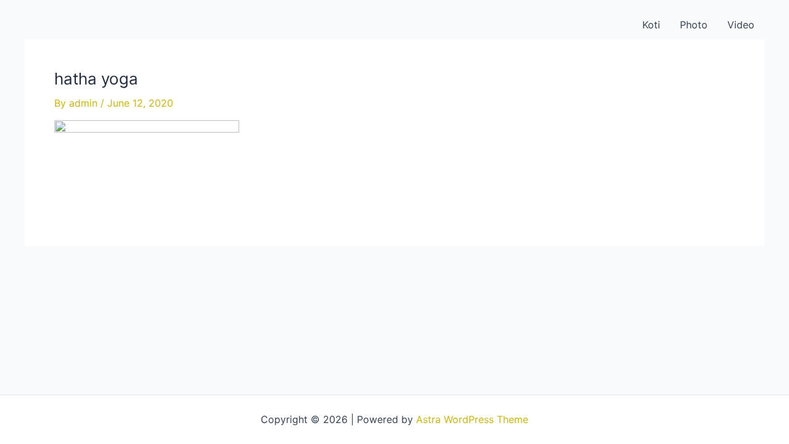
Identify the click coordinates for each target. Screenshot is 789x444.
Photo (694, 24)
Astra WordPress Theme (472, 419)
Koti (651, 24)
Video (740, 24)
